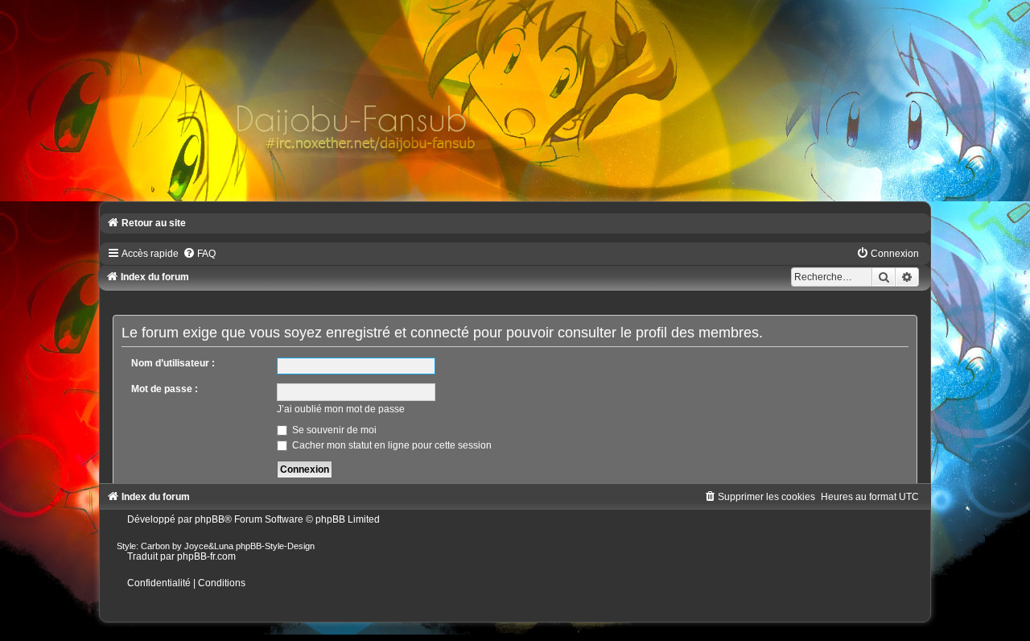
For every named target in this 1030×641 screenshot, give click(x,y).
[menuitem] (199, 253)
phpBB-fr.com (206, 556)
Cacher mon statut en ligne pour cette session (391, 445)
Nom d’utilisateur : (173, 363)
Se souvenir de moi (333, 430)
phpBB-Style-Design (275, 546)
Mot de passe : (164, 389)
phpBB (210, 519)
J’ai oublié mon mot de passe (341, 409)
